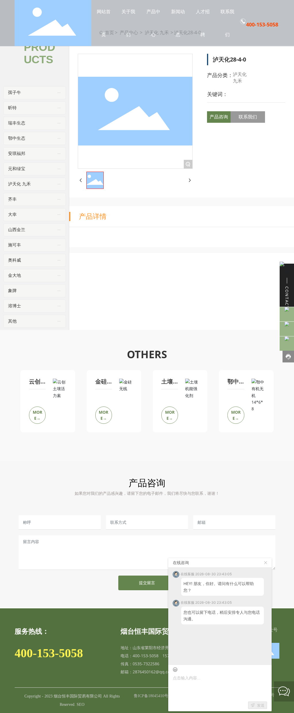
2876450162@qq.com (153, 671)
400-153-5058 (262, 24)
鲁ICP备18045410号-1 (153, 696)
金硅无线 (101, 384)
